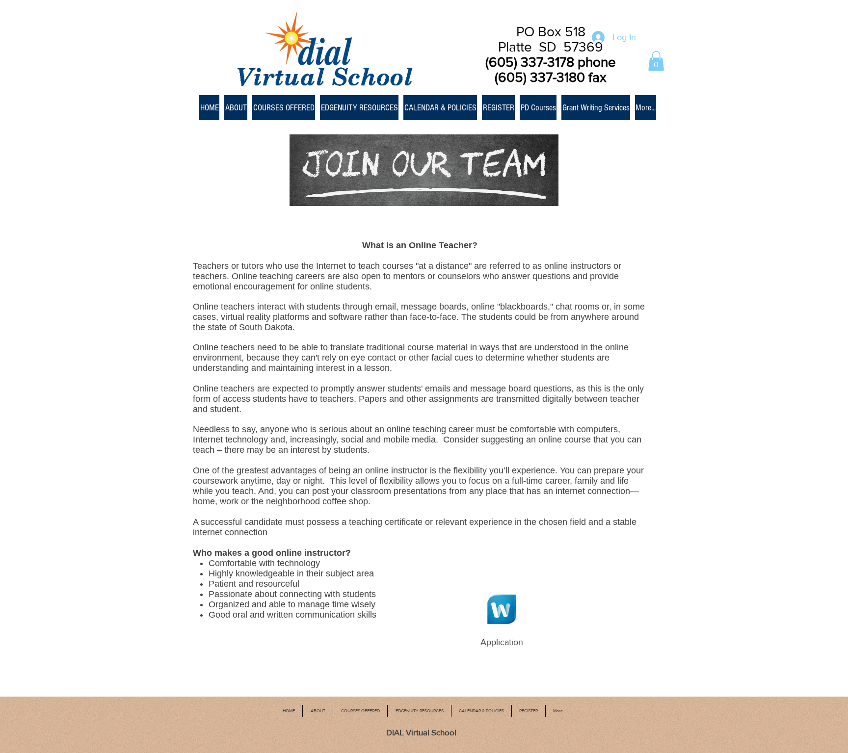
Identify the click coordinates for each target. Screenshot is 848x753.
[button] (656, 61)
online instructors (577, 266)
